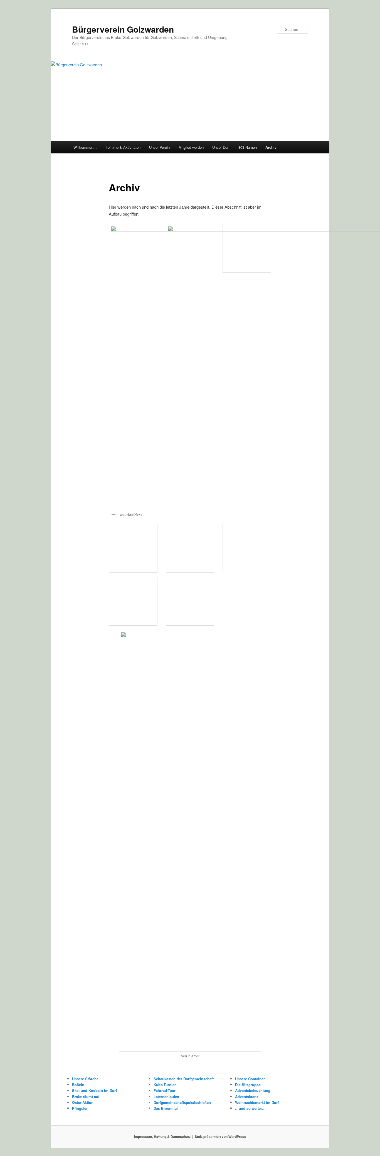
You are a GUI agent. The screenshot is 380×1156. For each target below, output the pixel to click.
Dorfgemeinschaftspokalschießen (182, 1102)
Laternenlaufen (166, 1096)
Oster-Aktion (82, 1102)
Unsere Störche (85, 1078)
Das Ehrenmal (166, 1108)
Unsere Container (250, 1078)
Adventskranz (246, 1096)
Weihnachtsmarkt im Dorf (257, 1102)
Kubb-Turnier (165, 1084)
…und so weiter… (250, 1108)
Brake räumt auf (85, 1096)
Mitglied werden (191, 147)
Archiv (271, 147)
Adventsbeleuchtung (252, 1090)
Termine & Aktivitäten (123, 147)
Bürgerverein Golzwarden (123, 29)
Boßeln (78, 1084)
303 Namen (247, 147)
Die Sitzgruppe (248, 1084)
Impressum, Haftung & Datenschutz (162, 1136)
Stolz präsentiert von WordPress (220, 1136)
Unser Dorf (221, 147)
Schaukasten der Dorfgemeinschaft (184, 1078)
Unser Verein (159, 147)
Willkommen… (85, 147)
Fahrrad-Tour (165, 1090)
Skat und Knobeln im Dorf (94, 1090)
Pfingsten (80, 1108)
